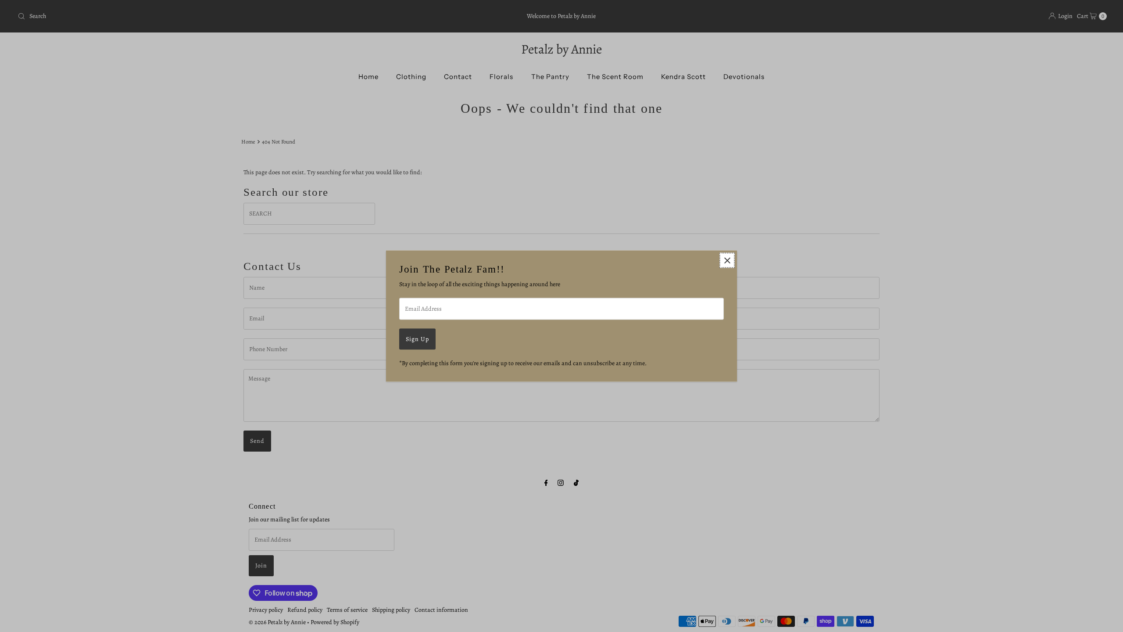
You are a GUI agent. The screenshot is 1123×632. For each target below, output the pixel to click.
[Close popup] (727, 260)
